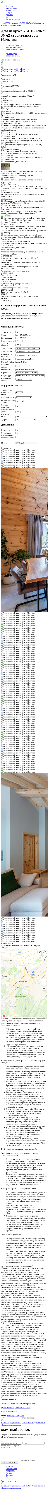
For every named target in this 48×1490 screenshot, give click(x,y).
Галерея (9, 13)
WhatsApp (11, 1416)
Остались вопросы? (13, 19)
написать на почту (22, 1408)
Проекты (9, 6)
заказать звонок (15, 25)
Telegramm (19, 1416)
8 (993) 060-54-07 (27, 23)
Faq (7, 17)
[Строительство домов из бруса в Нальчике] (2, 2)
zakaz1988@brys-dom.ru (10, 23)
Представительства (8, 1481)
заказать (4, 98)
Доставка (9, 15)
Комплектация (11, 8)
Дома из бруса (11, 54)
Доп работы (10, 10)
